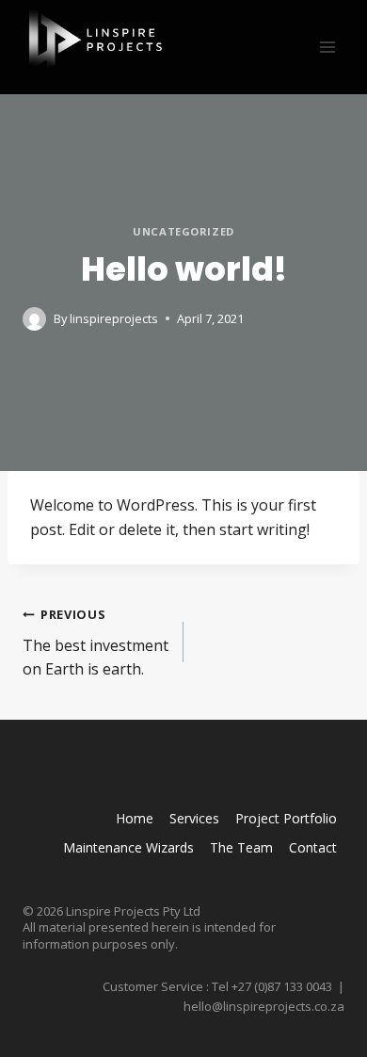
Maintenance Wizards (128, 847)
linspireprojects (114, 318)
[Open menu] (327, 46)
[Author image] (34, 319)
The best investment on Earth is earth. (95, 642)
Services (194, 818)
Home (134, 818)
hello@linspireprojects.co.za (264, 1006)
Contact (313, 847)
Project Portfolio (286, 818)
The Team (241, 847)
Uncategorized (183, 231)
